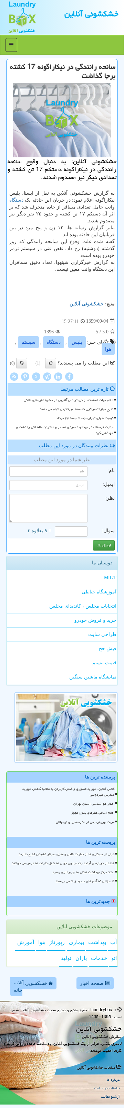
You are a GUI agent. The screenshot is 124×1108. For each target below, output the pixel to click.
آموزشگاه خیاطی (99, 591)
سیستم (28, 342)
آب (113, 942)
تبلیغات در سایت (107, 1088)
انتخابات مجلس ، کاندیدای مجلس (82, 606)
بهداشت (97, 942)
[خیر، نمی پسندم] (21, 363)
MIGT (110, 577)
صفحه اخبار (92, 983)
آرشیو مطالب (110, 1096)
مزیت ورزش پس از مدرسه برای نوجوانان (85, 822)
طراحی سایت (102, 634)
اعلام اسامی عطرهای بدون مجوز (92, 812)
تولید (66, 958)
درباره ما (113, 1079)
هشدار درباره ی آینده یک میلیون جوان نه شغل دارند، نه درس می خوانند (63, 863)
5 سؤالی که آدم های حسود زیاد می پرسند (84, 881)
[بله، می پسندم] (50, 363)
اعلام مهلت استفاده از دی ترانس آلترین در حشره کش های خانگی (68, 400)
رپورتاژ (57, 942)
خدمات (99, 958)
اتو (114, 958)
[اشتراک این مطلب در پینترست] (25, 376)
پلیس (77, 342)
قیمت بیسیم (104, 662)
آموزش (25, 942)
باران (81, 958)
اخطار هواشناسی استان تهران (93, 803)
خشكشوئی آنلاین (91, 13)
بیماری (76, 942)
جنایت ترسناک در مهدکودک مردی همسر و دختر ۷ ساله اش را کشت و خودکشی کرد (64, 430)
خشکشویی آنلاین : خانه (29, 987)
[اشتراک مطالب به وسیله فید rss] (14, 376)
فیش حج (107, 648)
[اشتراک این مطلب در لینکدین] (58, 376)
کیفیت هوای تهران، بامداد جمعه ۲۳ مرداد (84, 418)
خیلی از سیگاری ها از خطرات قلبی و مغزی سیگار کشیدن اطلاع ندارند (66, 854)
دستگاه (16, 200)
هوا (108, 349)
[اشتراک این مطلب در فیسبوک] (69, 376)
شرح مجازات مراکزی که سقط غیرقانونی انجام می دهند (76, 409)
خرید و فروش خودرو (95, 620)
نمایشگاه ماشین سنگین (92, 677)
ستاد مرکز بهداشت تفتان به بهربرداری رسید (83, 872)
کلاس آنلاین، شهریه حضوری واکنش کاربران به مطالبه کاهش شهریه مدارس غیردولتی (68, 791)
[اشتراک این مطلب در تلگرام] (47, 376)
